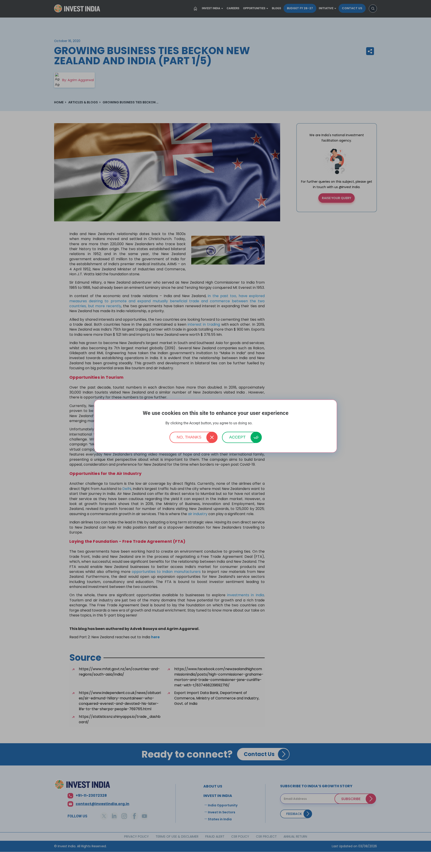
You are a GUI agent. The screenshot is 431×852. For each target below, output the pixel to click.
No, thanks (189, 437)
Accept (237, 437)
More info (259, 423)
